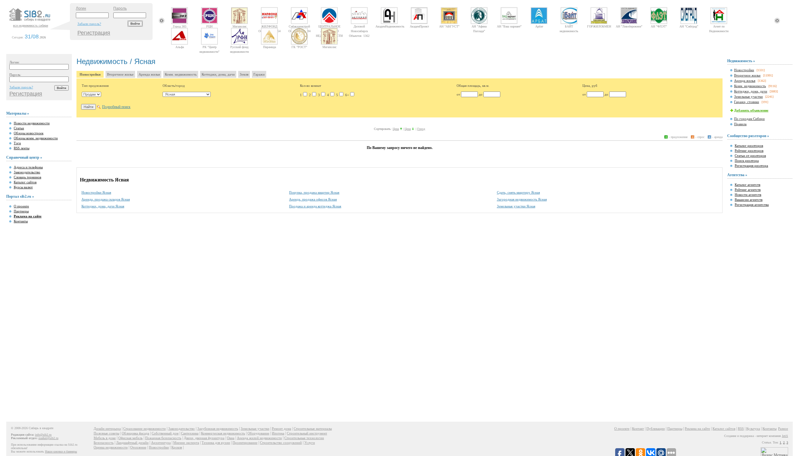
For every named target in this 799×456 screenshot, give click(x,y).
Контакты (21, 221)
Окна (230, 438)
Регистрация (93, 33)
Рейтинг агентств (748, 189)
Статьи (19, 128)
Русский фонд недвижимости (239, 46)
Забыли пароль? (89, 24)
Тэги (17, 143)
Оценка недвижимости (111, 447)
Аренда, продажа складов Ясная (105, 199)
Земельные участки (748, 96)
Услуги (309, 442)
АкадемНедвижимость (389, 26)
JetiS (785, 436)
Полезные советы (106, 433)
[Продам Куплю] (91, 94)
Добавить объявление (751, 110)
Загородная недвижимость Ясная (522, 199)
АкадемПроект (419, 26)
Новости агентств (748, 194)
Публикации (655, 428)
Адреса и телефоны (28, 167)
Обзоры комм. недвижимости (36, 138)
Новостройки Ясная (96, 192)
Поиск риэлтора (747, 160)
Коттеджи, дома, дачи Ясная (102, 206)
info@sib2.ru (43, 434)
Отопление (138, 447)
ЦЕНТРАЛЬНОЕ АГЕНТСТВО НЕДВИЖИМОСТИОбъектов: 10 (329, 26)
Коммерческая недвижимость (223, 433)
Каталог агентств (747, 184)
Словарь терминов (27, 177)
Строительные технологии (304, 438)
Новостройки (90, 74)
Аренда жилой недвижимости (259, 438)
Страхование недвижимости (144, 428)
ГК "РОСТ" (299, 46)
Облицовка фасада (135, 433)
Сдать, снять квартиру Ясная (518, 192)
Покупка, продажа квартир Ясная (314, 192)
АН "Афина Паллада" (479, 26)
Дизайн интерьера (107, 428)
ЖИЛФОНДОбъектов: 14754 (269, 26)
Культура (753, 428)
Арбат (539, 26)
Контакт (638, 428)
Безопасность (104, 442)
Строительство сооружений (281, 442)
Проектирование (245, 442)
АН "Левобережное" (629, 26)
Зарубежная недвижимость (217, 428)
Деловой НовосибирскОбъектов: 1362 (359, 26)
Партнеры (21, 211)
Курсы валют (23, 187)
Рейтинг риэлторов (749, 150)
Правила (740, 124)
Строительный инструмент (307, 433)
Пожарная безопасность (163, 438)
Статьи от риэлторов (750, 155)
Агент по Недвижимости (718, 26)
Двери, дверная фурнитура (204, 438)
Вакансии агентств (748, 199)
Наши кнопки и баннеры (61, 451)
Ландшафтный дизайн (132, 442)
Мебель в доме (105, 438)
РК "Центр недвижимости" (209, 46)
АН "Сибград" (688, 26)
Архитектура (161, 442)
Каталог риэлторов (749, 145)
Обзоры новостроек (28, 133)
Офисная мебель (130, 438)
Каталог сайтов (25, 182)
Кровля (176, 447)
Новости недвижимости (32, 123)
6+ (347, 95)
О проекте (21, 206)
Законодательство (27, 172)
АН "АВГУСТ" (449, 26)
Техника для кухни (216, 442)
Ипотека (278, 433)
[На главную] (38, 21)
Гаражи (259, 74)
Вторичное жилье (120, 74)
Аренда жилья (149, 74)
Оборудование (258, 433)
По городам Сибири (749, 119)
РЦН (209, 26)
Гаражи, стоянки (746, 102)
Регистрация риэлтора (751, 165)
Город (421, 129)
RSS (741, 428)
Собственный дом (165, 433)
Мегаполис (240, 26)
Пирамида (269, 46)
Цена (396, 129)
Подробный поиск (116, 107)
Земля (244, 74)
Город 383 (179, 26)
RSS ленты (21, 148)
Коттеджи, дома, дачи (218, 74)
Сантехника (190, 433)
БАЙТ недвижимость (569, 26)
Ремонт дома (281, 428)
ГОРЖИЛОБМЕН (599, 26)
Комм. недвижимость (181, 74)
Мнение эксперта (186, 442)
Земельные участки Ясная (516, 206)
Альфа (179, 46)
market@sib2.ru (48, 438)
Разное (783, 428)
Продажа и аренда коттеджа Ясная (315, 206)
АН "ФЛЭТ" (659, 26)
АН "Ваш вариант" (509, 26)
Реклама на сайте (697, 428)
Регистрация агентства (752, 204)
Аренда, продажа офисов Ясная (313, 199)
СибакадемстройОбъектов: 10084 (299, 26)
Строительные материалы (313, 428)
